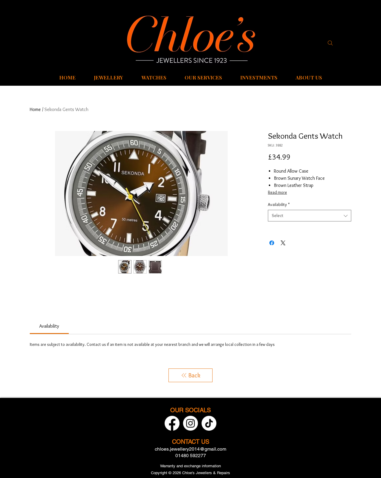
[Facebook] (172, 423)
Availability (279, 204)
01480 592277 (190, 455)
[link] (49, 326)
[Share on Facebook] (271, 242)
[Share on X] (283, 242)
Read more (277, 192)
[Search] (330, 43)
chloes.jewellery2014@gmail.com (190, 449)
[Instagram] (190, 423)
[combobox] (309, 215)
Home (35, 109)
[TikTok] (209, 423)
